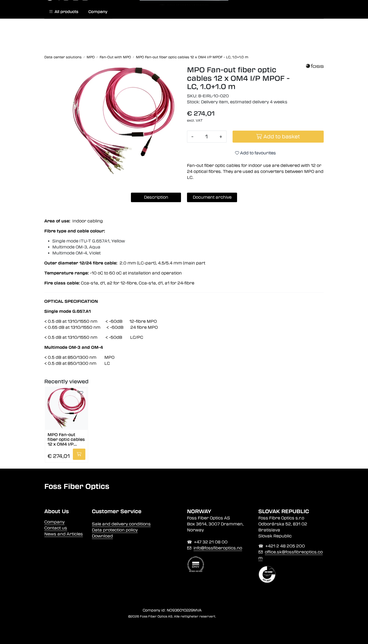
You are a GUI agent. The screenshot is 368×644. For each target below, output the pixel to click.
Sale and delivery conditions (121, 524)
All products (65, 12)
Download (102, 536)
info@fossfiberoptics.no (218, 548)
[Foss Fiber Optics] (315, 66)
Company (97, 12)
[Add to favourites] (81, 393)
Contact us (55, 528)
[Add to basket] (79, 454)
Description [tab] (156, 197)
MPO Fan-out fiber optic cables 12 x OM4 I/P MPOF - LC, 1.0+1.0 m (66, 439)
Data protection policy (115, 530)
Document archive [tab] (212, 197)
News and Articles (63, 534)
